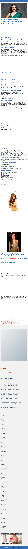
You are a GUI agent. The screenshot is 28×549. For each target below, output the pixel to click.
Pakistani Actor (3, 482)
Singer (2, 500)
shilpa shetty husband (13, 320)
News (2, 478)
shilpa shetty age (4, 319)
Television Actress (3, 514)
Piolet (2, 486)
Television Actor (3, 513)
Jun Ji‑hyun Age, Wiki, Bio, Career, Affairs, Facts (7, 394)
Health (2, 460)
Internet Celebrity (3, 468)
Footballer (2, 455)
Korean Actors (3, 473)
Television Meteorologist (4, 517)
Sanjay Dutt (17, 258)
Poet (1, 490)
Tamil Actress (3, 510)
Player (2, 487)
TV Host (2, 523)
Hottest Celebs (3, 465)
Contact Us (21, 547)
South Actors (3, 504)
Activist (2, 414)
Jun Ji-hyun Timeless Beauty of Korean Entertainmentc (8, 407)
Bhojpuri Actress (3, 428)
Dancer (2, 442)
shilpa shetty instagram (19, 320)
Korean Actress (3, 474)
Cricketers (2, 441)
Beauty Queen (3, 425)
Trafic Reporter (3, 521)
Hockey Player (3, 461)
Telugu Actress (3, 318)
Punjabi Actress (3, 495)
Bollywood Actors (3, 429)
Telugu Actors (3, 518)
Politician (2, 492)
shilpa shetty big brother (16, 319)
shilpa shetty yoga (10, 321)
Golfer (2, 459)
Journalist (2, 470)
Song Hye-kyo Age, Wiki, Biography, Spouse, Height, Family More (9, 406)
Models (2, 477)
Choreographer (3, 438)
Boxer (2, 432)
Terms (16, 547)
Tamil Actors (2, 509)
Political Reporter (3, 491)
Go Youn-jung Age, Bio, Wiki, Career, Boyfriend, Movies (8, 397)
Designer (2, 443)
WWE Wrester (3, 530)
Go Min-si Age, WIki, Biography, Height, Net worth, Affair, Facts (9, 386)
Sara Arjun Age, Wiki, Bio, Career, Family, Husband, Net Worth (9, 403)
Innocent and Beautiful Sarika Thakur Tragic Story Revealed (9, 408)
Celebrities (2, 434)
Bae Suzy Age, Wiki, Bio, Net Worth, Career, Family (7, 385)
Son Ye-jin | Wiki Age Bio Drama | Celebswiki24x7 (7, 398)
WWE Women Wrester (4, 528)
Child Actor (2, 437)
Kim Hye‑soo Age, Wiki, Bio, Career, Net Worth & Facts (8, 389)
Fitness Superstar (3, 451)
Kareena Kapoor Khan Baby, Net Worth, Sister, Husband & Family (10, 323)
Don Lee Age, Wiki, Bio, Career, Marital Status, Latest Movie (9, 402)
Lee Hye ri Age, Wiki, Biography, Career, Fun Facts (7, 393)
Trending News (3, 522)
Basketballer (2, 424)
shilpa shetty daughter (22, 319)
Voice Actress (3, 526)
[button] (27, 1)
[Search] (10, 372)
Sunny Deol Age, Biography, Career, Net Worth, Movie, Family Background (11, 322)
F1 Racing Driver (3, 447)
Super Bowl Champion (4, 508)
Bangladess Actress (3, 423)
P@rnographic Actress (4, 481)
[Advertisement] (14, 32)
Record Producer (3, 499)
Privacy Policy (18, 547)
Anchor (2, 416)
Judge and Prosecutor (4, 472)
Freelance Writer (3, 456)
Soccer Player (3, 501)
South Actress (3, 505)
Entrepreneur (2, 446)
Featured (2, 450)
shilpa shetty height (7, 320)
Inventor (2, 469)
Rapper (2, 496)
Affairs (2, 415)
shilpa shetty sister (5, 321)
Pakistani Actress (3, 483)
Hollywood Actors (3, 463)
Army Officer (2, 419)
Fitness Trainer (3, 452)
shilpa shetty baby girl (9, 319)
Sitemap (14, 547)
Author (2, 420)
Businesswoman (3, 433)
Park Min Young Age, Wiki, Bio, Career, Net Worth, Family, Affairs (9, 384)
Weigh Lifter (2, 527)
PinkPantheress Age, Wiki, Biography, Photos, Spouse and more (9, 399)
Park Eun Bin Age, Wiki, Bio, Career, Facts (6, 390)
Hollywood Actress (3, 464)
